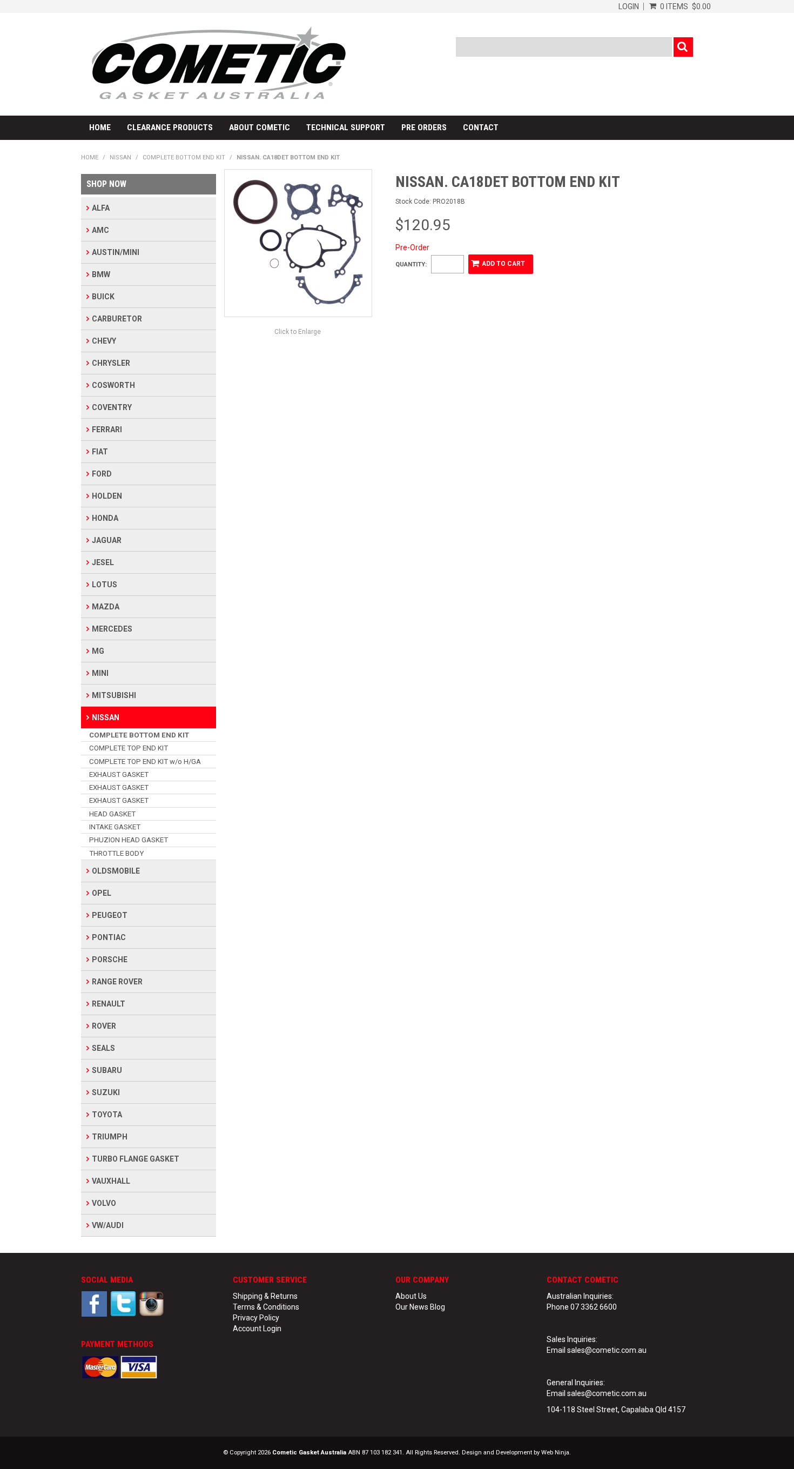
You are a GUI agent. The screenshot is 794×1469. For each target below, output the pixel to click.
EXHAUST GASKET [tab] (119, 774)
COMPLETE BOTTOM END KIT (184, 157)
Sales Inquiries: (572, 1339)
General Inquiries (575, 1382)
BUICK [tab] (103, 296)
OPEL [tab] (101, 893)
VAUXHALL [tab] (111, 1181)
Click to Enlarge (297, 332)
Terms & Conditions (266, 1307)
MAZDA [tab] (105, 606)
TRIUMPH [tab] (109, 1136)
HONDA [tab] (105, 518)
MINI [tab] (100, 673)
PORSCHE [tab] (109, 959)
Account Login (257, 1328)
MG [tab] (98, 651)
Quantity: (411, 264)
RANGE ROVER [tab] (117, 981)
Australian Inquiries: (580, 1296)
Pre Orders (424, 127)
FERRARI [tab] (107, 429)
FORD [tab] (102, 473)
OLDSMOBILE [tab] (116, 871)
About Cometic (259, 127)
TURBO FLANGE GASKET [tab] (135, 1159)
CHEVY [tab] (104, 341)
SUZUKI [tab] (106, 1092)
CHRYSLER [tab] (111, 363)
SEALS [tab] (103, 1048)
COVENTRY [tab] (112, 407)
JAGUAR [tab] (107, 540)
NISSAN (120, 157)
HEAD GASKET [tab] (112, 814)
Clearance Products (170, 127)
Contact (481, 127)
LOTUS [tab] (104, 584)
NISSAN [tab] (105, 717)
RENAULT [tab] (108, 1004)
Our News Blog (420, 1307)
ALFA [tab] (101, 208)
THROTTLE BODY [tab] (116, 853)
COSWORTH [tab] (113, 385)
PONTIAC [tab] (109, 937)
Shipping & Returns (265, 1296)
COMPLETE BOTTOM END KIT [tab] (139, 735)
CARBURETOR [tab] (117, 318)
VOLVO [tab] (104, 1203)
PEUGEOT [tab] (109, 915)
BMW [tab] (101, 274)
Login (628, 6)
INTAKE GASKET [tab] (114, 827)
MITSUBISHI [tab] (114, 695)
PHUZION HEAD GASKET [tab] (128, 840)
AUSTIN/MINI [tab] (115, 252)
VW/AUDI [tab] (108, 1225)
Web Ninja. (556, 1452)
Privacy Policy (256, 1317)
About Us (411, 1296)
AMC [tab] (100, 230)
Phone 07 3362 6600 (582, 1307)
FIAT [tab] (100, 451)
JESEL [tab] (103, 562)
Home (100, 127)
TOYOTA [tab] (107, 1114)
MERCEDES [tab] (112, 629)
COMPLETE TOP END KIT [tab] (128, 748)
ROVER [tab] (104, 1026)
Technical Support (345, 127)
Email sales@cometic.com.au (597, 1350)
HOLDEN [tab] (107, 496)
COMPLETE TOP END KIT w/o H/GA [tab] (145, 761)
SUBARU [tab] (107, 1070)
